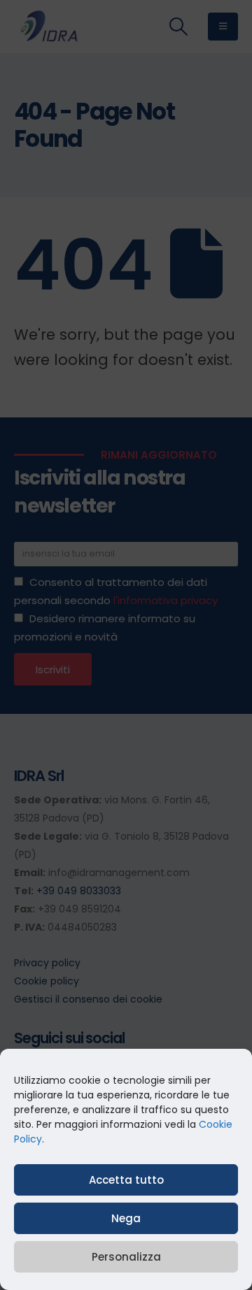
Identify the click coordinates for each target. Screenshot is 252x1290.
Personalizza (126, 1256)
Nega (126, 1218)
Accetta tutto (126, 1180)
